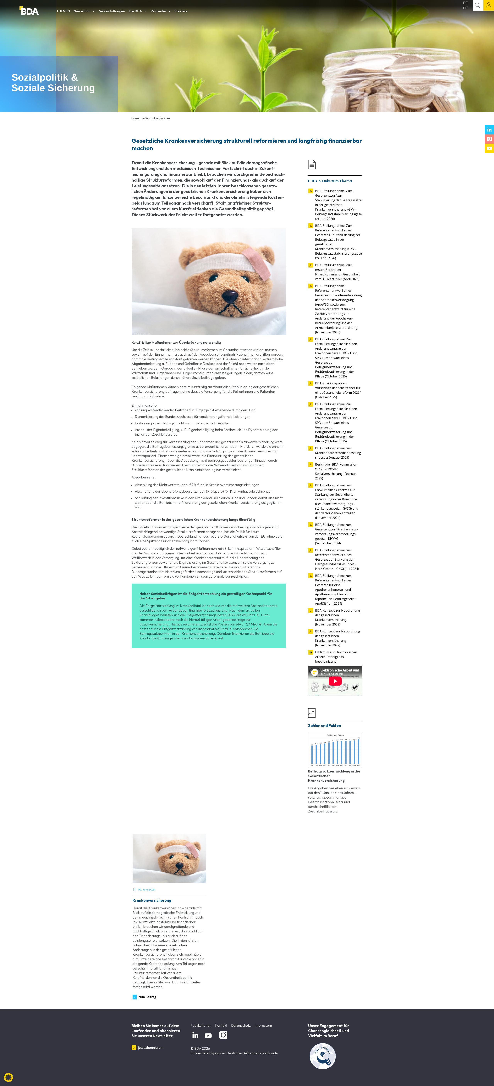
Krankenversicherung (152, 900)
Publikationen (200, 1025)
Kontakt (221, 1025)
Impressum (263, 1025)
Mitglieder (158, 11)
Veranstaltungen (112, 11)
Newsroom (82, 11)
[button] (8, 1077)
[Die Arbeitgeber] (36, 11)
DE (465, 3)
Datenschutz (241, 1025)
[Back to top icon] (475, 1078)
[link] (335, 750)
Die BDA (135, 11)
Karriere (181, 11)
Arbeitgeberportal (488, 5)
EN (465, 8)
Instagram (222, 1039)
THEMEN (63, 11)
